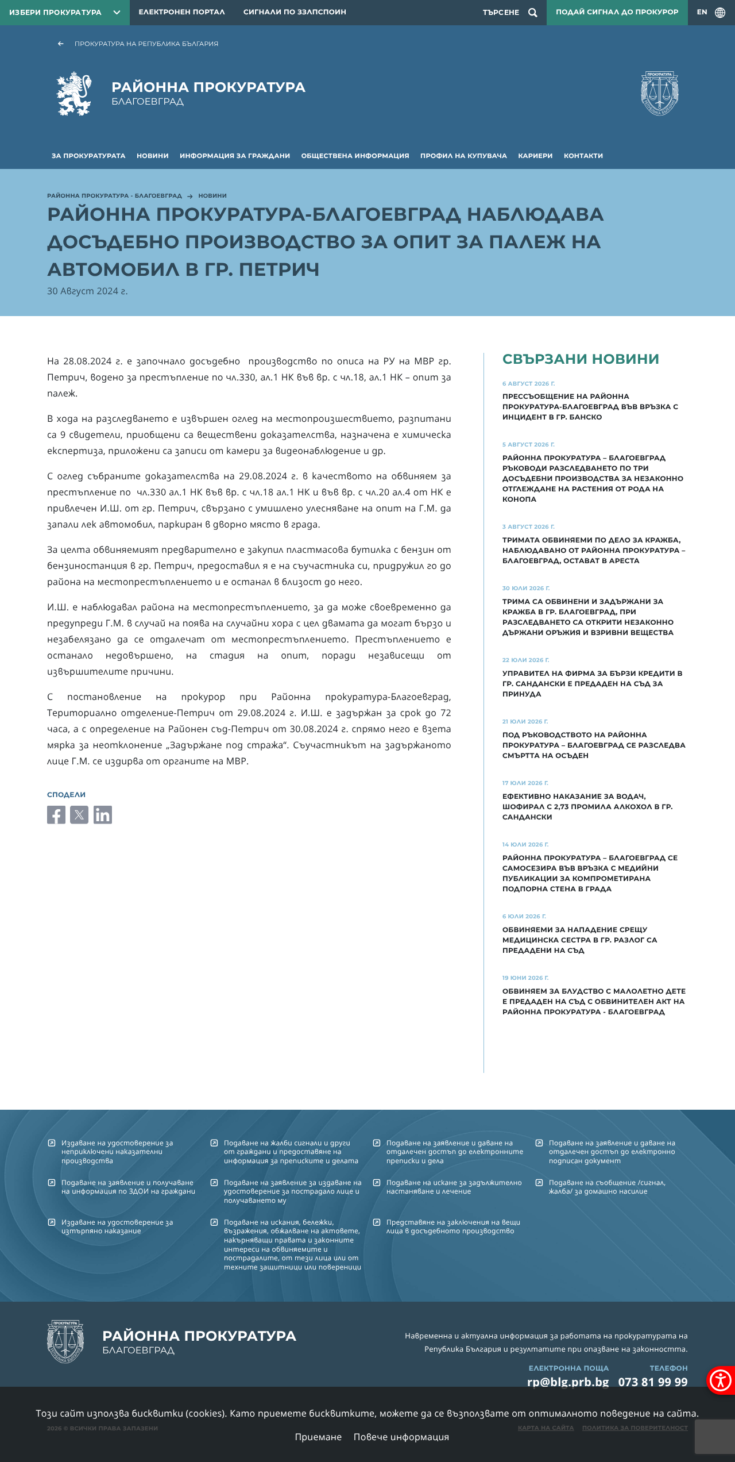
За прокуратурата (89, 156)
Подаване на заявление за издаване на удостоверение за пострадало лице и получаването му (293, 1191)
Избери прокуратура (55, 12)
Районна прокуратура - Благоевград (114, 196)
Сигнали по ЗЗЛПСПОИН (294, 12)
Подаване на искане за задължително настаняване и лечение (454, 1187)
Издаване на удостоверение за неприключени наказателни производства (117, 1151)
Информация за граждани (235, 156)
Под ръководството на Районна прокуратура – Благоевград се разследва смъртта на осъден (594, 745)
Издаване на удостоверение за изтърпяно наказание (117, 1226)
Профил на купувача (463, 156)
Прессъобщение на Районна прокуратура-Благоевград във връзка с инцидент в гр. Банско (590, 407)
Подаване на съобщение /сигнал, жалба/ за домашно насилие (607, 1187)
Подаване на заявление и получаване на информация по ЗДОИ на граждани (128, 1187)
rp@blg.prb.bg (568, 1382)
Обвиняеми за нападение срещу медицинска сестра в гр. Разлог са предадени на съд (579, 940)
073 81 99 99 (653, 1382)
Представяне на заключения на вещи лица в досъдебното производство (453, 1226)
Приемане (318, 1436)
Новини (153, 156)
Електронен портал (182, 12)
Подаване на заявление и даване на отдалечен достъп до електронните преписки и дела (454, 1151)
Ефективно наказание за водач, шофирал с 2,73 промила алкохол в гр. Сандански (587, 807)
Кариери (535, 156)
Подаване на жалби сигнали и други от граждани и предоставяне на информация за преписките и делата (291, 1151)
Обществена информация (355, 156)
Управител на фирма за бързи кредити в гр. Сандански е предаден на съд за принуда (592, 684)
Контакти (583, 156)
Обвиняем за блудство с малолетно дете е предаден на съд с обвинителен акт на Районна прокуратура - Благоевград (594, 1002)
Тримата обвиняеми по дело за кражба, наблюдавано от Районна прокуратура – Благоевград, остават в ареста (594, 550)
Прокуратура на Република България (147, 44)
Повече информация (402, 1436)
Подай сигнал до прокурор (617, 12)
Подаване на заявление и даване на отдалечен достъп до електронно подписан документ (612, 1151)
